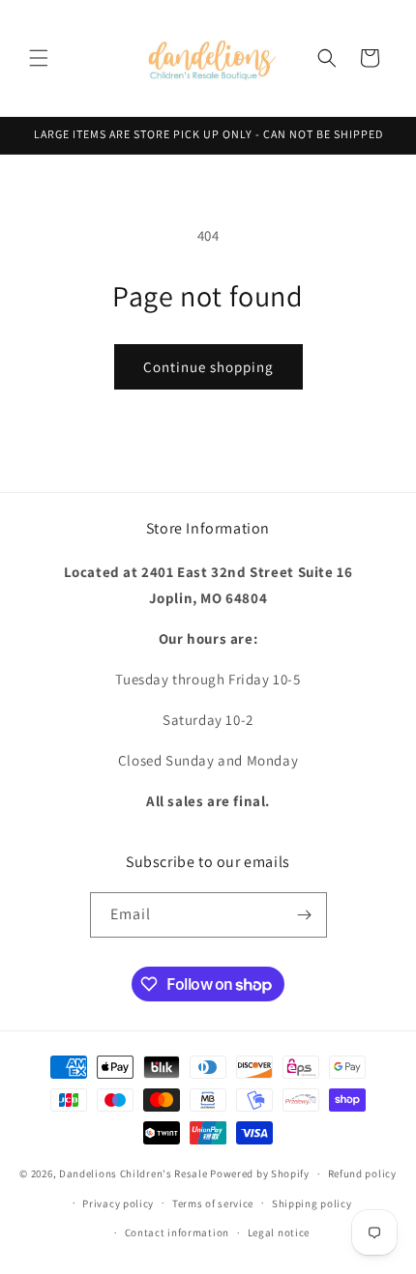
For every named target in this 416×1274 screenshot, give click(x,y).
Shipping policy (312, 1203)
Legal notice (279, 1232)
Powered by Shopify (260, 1173)
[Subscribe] (304, 915)
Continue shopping (208, 367)
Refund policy (362, 1173)
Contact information (177, 1232)
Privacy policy (118, 1203)
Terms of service (212, 1203)
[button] (38, 58)
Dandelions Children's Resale (133, 1173)
